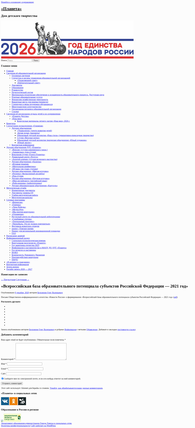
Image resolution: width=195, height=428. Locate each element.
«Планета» (11, 8)
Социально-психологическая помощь (29, 240)
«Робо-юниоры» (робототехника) (27, 183)
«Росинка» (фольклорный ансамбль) (28, 174)
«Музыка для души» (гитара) (25, 169)
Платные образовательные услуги (27, 97)
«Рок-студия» (18, 176)
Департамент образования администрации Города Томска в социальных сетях (36, 423)
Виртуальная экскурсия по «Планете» (29, 243)
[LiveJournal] (7, 314)
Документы (17, 85)
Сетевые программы (15, 200)
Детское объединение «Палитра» (27, 162)
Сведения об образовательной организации (26, 73)
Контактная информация (23, 145)
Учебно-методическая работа (25, 195)
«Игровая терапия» (20, 164)
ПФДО (15, 260)
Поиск (4, 60)
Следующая (22, 279)
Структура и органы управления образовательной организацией (41, 78)
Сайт (3, 373)
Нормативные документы (23, 190)
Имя (3, 364)
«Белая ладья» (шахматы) (28, 133)
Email (4, 369)
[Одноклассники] (7, 309)
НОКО (15, 252)
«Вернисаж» (17, 202)
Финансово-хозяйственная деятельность (30, 99)
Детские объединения (21, 128)
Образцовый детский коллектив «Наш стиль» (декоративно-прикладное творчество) (55, 135)
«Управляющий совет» (27, 80)
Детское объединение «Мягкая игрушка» (30, 171)
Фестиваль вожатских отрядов (25, 226)
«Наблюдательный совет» (28, 83)
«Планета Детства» (20, 116)
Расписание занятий (15, 236)
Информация (70, 329)
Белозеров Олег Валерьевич (50, 292)
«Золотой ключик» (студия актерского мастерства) (34, 159)
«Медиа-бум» (18, 209)
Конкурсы (11, 123)
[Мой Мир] (7, 320)
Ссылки (15, 111)
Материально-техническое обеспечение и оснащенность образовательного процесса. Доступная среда (58, 95)
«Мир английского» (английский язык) (29, 181)
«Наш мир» (17, 119)
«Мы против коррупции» (23, 212)
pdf (175, 297)
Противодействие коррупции (25, 257)
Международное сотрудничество (26, 107)
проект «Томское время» (23, 228)
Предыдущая (8, 279)
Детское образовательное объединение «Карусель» (35, 185)
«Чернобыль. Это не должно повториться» (31, 224)
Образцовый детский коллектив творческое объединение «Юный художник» (52, 140)
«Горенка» (16, 205)
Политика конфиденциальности (15, 426)
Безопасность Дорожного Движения (28, 255)
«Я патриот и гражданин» (18, 262)
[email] (7, 322)
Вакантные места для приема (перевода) (30, 102)
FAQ (14, 233)
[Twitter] (7, 312)
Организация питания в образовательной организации (36, 109)
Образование (17, 87)
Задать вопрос (12, 267)
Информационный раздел (18, 238)
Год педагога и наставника (24, 250)
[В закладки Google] (7, 317)
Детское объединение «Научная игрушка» (31, 178)
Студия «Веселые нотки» (28, 138)
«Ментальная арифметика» (24, 166)
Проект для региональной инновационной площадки (36, 231)
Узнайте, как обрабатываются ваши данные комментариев (76, 388)
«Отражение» (18, 214)
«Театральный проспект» (23, 221)
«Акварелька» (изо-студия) (24, 152)
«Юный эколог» (24, 142)
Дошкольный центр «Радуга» (25, 157)
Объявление (92, 329)
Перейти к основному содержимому (17, 2)
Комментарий (8, 359)
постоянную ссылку (126, 329)
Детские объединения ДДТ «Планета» (23, 147)
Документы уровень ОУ (22, 193)
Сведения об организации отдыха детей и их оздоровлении (33, 114)
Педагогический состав (22, 92)
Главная (10, 71)
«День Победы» (19, 207)
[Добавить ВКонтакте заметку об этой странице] (7, 306)
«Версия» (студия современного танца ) (30, 150)
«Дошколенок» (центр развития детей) (34, 130)
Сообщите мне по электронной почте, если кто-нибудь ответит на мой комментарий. (42, 379)
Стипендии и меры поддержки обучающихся (32, 104)
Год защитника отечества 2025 (25, 245)
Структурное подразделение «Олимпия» (24, 126)
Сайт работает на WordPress (43, 426)
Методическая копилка (22, 197)
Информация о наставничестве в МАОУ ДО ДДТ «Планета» (39, 248)
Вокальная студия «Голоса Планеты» (28, 154)
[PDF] (7, 325)
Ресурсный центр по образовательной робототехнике (36, 217)
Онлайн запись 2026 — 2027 (19, 269)
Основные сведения (21, 75)
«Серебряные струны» (22, 219)
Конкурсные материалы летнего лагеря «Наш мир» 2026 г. (43, 121)
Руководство (17, 90)
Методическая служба (16, 188)
